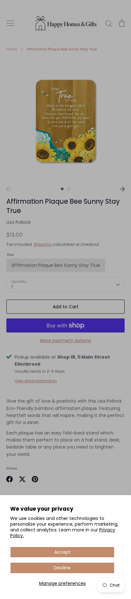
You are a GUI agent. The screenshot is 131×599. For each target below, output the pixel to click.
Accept (62, 552)
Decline (62, 568)
